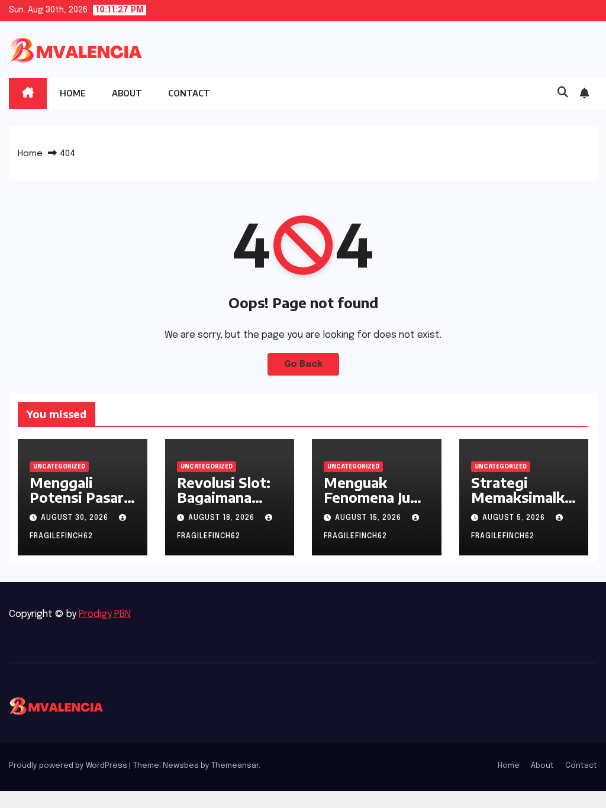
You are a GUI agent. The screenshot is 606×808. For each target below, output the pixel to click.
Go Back (303, 364)
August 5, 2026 (514, 518)
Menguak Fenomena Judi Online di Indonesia (373, 504)
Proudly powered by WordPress (69, 766)
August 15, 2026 (369, 518)
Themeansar (235, 766)
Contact (189, 93)
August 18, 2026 (222, 518)
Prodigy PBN (105, 614)
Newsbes (181, 766)
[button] (562, 93)
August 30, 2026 (76, 518)
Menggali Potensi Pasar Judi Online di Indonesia (77, 504)
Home (73, 93)
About (127, 93)
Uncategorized (59, 467)
